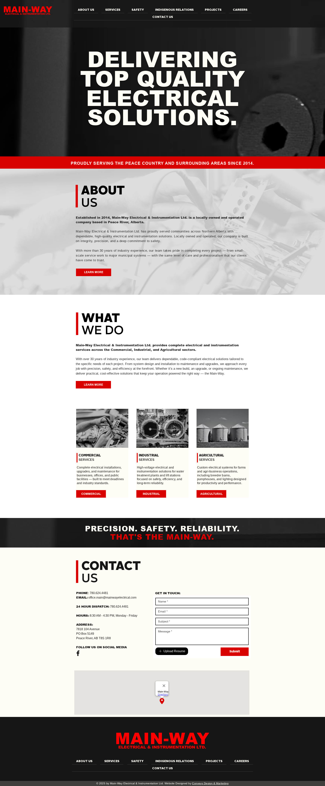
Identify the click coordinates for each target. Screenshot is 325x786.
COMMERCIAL (90, 455)
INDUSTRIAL (149, 455)
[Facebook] (78, 653)
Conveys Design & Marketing (210, 783)
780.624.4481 (99, 593)
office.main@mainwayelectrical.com (112, 597)
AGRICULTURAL (211, 455)
